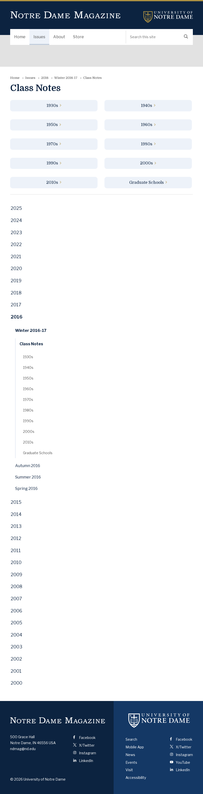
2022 (16, 244)
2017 (16, 304)
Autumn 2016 (27, 465)
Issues (39, 36)
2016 (45, 78)
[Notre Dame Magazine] (57, 720)
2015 (16, 502)
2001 (16, 671)
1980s (146, 144)
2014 (16, 514)
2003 (16, 646)
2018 (16, 292)
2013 (16, 526)
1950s (52, 125)
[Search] (186, 37)
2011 (16, 550)
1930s (52, 105)
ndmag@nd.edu (23, 749)
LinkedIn (85, 761)
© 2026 (16, 779)
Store (78, 36)
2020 (16, 268)
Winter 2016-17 (65, 78)
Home (19, 36)
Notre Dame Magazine (65, 15)
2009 (16, 574)
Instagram (87, 753)
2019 (16, 280)
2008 (16, 586)
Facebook (87, 737)
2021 (16, 256)
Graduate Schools (146, 182)
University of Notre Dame (168, 17)
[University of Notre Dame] (159, 720)
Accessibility (136, 777)
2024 (16, 220)
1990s (52, 163)
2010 (16, 562)
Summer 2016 (28, 477)
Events (131, 762)
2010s (52, 182)
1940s (146, 105)
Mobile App (135, 747)
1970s (52, 144)
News (130, 755)
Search (131, 739)
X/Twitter (86, 745)
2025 (16, 208)
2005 (16, 622)
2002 (16, 659)
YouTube (182, 762)
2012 (16, 538)
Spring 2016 (26, 488)
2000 (16, 683)
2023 (16, 232)
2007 (16, 598)
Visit (129, 770)
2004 (16, 634)
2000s (146, 163)
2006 (16, 610)
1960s (146, 125)
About (59, 36)
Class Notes (31, 344)
